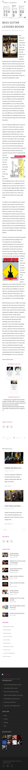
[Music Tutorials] (9, 2)
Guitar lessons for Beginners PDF (12, 705)
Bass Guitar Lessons (19, 30)
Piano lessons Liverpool (17, 576)
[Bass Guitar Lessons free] (20, 737)
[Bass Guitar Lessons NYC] (20, 742)
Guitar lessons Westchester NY (14, 554)
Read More (8, 486)
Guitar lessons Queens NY (17, 613)
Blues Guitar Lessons (9, 626)
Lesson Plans (7, 640)
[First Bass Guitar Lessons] (14, 495)
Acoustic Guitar (7, 630)
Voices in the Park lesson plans (11, 691)
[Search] (24, 529)
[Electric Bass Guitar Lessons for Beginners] (4, 747)
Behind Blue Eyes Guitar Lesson (11, 698)
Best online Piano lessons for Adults (17, 606)
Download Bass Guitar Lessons (14, 468)
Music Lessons (7, 656)
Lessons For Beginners (9, 653)
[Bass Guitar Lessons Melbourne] (14, 742)
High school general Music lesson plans (13, 695)
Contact (6, 719)
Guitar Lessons (7, 633)
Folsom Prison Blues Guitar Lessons (12, 684)
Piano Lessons (7, 643)
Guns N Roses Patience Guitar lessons (16, 569)
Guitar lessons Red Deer (10, 702)
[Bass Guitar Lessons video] (14, 737)
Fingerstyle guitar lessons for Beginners (17, 562)
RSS (5, 726)
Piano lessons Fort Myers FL (17, 583)
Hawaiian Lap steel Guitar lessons (17, 599)
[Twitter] (7, 426)
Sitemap (6, 722)
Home (5, 715)
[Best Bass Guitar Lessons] (4, 742)
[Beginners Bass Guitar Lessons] (9, 742)
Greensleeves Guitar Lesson (11, 688)
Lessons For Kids (8, 636)
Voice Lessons (7, 649)
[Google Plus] (11, 426)
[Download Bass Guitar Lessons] (14, 457)
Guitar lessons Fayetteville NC (14, 591)
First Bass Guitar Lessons (14, 506)
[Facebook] (3, 426)
